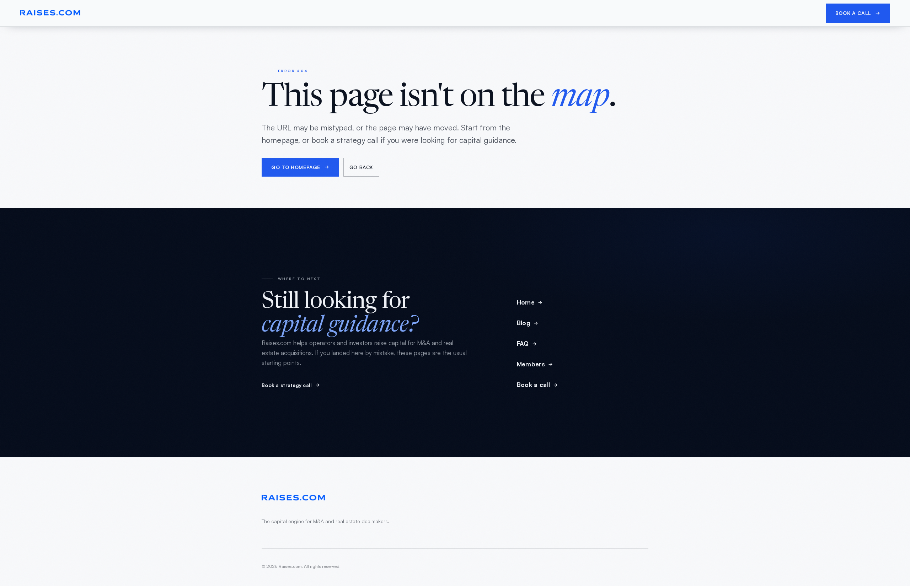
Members (531, 364)
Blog (523, 323)
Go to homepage (295, 167)
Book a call (853, 13)
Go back (361, 167)
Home (526, 302)
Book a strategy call (287, 385)
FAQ (523, 343)
